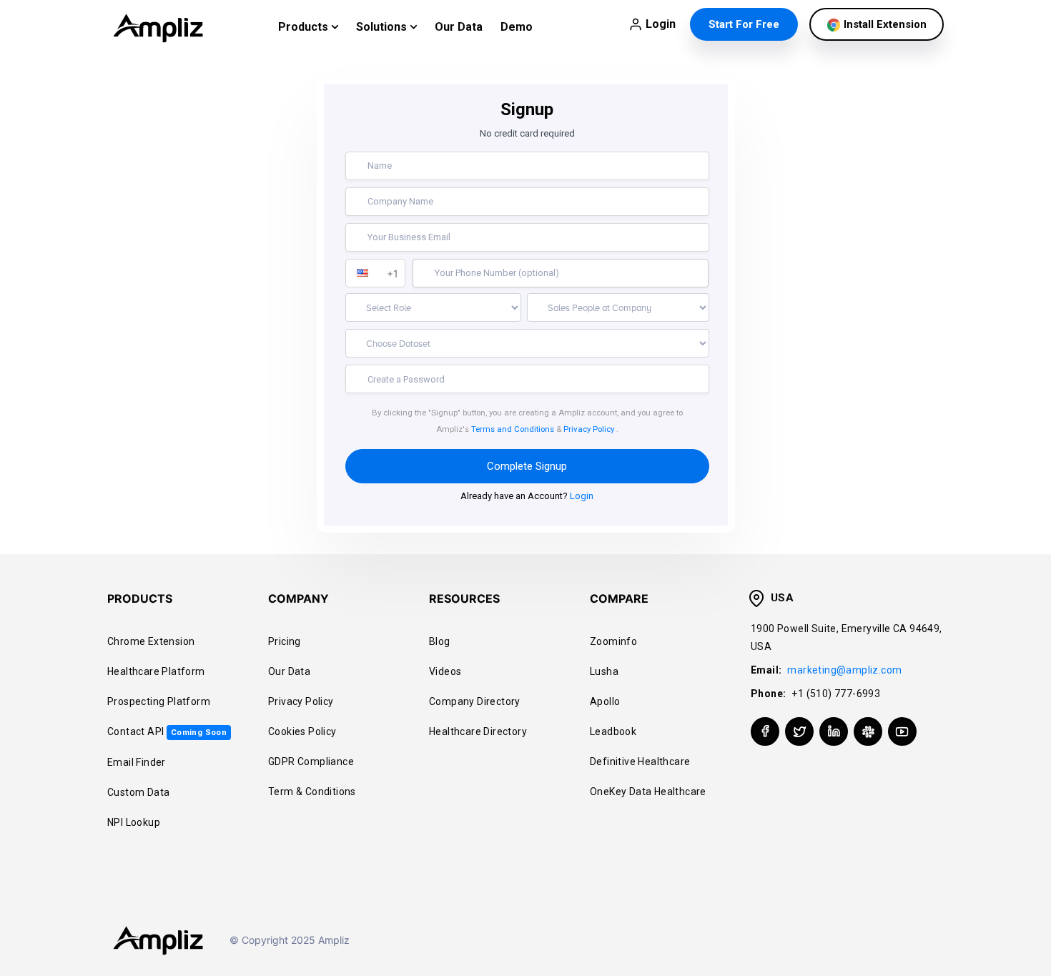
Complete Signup (527, 466)
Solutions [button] (383, 27)
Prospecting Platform (158, 701)
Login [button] (661, 24)
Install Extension (884, 24)
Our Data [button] (459, 27)
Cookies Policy (302, 731)
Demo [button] (516, 27)
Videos (445, 671)
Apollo (605, 701)
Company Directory (474, 701)
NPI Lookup (133, 822)
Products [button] (304, 27)
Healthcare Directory (478, 731)
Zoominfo (613, 641)
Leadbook (613, 731)
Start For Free (744, 24)
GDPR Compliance (311, 761)
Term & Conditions (312, 791)
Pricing (284, 641)
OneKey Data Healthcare (648, 791)
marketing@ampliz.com (844, 670)
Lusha (604, 671)
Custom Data (138, 792)
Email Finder (136, 762)
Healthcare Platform (156, 671)
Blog (439, 641)
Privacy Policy (588, 429)
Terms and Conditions (512, 429)
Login (581, 496)
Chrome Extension (150, 641)
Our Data (289, 671)
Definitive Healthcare (640, 761)
